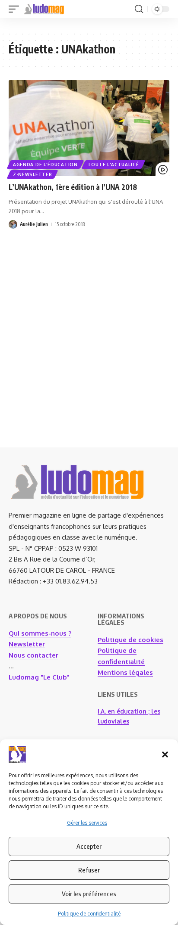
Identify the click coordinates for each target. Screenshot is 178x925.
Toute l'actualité (113, 164)
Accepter (89, 846)
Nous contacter (33, 655)
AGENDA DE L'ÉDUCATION (45, 164)
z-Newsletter (32, 174)
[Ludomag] (44, 9)
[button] (165, 754)
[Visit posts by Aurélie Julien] (13, 224)
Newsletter (27, 644)
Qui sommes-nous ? (40, 633)
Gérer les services (87, 822)
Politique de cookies (130, 640)
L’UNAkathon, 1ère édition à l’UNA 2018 (73, 187)
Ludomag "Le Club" (39, 677)
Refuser (89, 870)
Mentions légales (125, 672)
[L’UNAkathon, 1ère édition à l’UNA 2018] (89, 128)
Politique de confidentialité (89, 913)
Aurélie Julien (34, 224)
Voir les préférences (89, 893)
